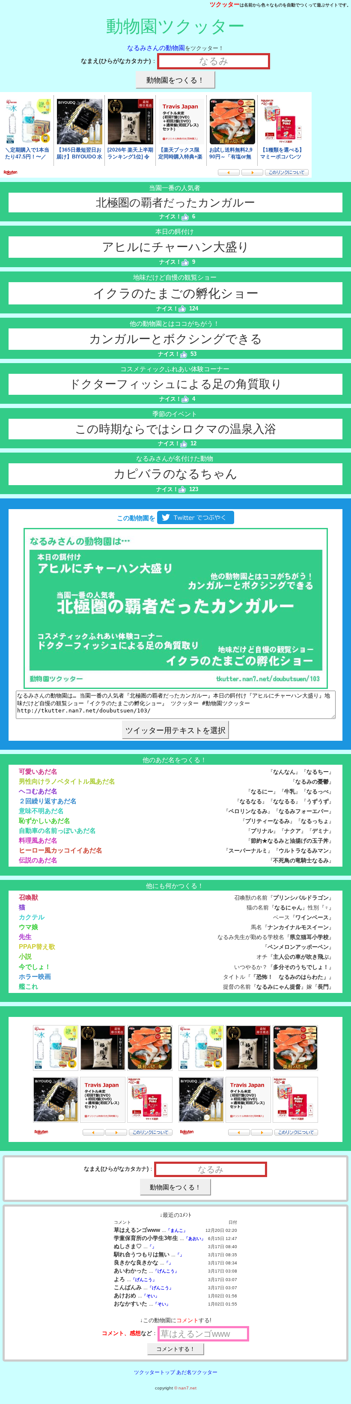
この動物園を (135, 518)
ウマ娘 (28, 926)
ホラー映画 (35, 976)
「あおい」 (194, 1238)
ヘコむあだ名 (38, 791)
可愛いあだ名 (38, 771)
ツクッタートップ (154, 1372)
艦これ (28, 986)
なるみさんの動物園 (156, 47)
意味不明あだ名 (41, 810)
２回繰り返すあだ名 (48, 801)
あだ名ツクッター (196, 1372)
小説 (25, 956)
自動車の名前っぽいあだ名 (57, 830)
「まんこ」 (176, 1230)
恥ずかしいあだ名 (44, 820)
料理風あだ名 (38, 840)
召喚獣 (28, 897)
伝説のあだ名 (38, 860)
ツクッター (225, 4)
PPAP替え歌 (37, 946)
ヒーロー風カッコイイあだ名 (60, 850)
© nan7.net (185, 1388)
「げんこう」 (166, 1271)
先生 (25, 936)
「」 (152, 1246)
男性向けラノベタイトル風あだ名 (67, 781)
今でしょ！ (35, 966)
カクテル (32, 917)
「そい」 (150, 1296)
